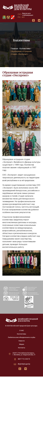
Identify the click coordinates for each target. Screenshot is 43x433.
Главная (14, 49)
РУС (19, 17)
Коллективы (24, 49)
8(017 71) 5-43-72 (24, 359)
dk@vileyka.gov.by (24, 364)
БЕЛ (23, 17)
